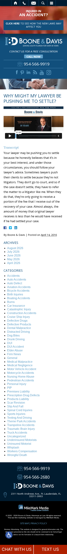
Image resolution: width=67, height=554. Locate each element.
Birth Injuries (15, 294)
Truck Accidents (17, 432)
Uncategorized (16, 436)
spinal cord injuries (19, 410)
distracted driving (18, 331)
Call (24, 3)
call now (33, 56)
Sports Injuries (16, 413)
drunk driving (16, 339)
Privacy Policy (39, 523)
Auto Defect (14, 283)
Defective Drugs (17, 320)
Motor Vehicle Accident (21, 369)
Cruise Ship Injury (18, 316)
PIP (9, 387)
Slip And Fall (15, 406)
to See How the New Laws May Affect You (33, 25)
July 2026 (13, 251)
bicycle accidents (18, 290)
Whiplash (13, 447)
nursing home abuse (20, 376)
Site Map (24, 523)
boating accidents (18, 298)
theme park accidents (21, 421)
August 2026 (15, 248)
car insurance (16, 305)
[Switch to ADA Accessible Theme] (9, 535)
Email (34, 3)
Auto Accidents (16, 279)
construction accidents (21, 313)
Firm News (14, 354)
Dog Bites (13, 335)
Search (43, 3)
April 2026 (13, 263)
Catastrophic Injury (19, 309)
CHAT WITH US (17, 549)
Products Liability (18, 399)
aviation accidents (19, 287)
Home (15, 3)
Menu (51, 3)
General (12, 357)
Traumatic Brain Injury (21, 428)
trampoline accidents (20, 425)
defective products (19, 324)
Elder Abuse (15, 350)
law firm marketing (19, 518)
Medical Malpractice (20, 361)
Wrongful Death (17, 455)
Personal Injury (16, 383)
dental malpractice (19, 327)
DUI (9, 343)
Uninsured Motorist (19, 443)
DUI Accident (15, 346)
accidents (13, 275)
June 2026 (14, 255)
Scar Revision (16, 402)
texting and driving (19, 417)
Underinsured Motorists (22, 439)
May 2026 (13, 259)
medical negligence (20, 365)
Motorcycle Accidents (20, 372)
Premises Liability (18, 391)
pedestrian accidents (20, 380)
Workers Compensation (22, 451)
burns (11, 301)
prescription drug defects (23, 395)
